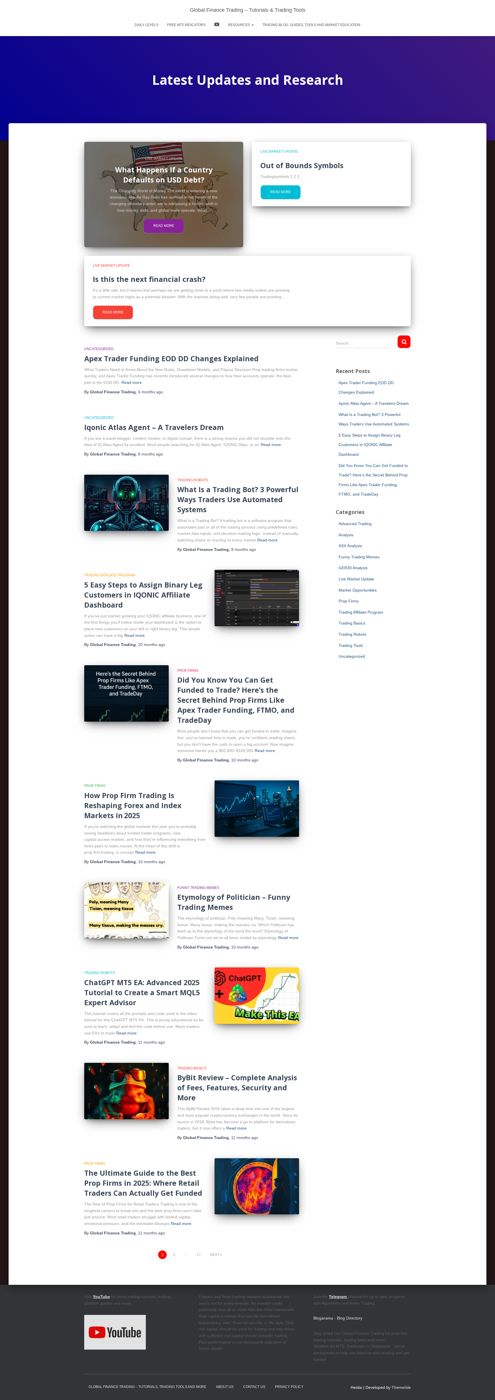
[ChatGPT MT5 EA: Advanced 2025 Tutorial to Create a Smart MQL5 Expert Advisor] (257, 995)
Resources (239, 25)
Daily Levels (146, 25)
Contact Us (254, 1387)
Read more (163, 226)
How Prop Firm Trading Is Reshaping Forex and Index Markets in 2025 (132, 805)
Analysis (346, 535)
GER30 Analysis (353, 568)
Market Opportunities (358, 590)
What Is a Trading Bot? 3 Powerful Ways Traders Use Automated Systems (237, 499)
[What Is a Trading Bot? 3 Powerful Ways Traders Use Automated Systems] (126, 503)
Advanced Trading (355, 523)
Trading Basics (191, 1068)
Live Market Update (163, 159)
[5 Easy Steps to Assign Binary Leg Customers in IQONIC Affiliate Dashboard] (257, 598)
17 (199, 1255)
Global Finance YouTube (217, 25)
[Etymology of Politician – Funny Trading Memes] (126, 910)
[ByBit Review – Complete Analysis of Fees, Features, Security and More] (126, 1091)
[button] (252, 25)
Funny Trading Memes (198, 888)
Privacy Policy (289, 1387)
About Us (224, 1387)
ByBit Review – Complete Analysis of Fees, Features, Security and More (237, 1087)
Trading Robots (192, 480)
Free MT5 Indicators (186, 25)
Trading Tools (351, 645)
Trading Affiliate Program (109, 575)
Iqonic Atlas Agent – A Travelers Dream (154, 427)
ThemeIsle (401, 1387)
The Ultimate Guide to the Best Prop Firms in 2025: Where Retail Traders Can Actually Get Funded (143, 1183)
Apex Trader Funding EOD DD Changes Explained (171, 358)
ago (150, 392)
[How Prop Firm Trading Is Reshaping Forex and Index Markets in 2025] (257, 808)
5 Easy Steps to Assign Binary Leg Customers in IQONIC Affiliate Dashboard (143, 595)
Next (214, 1255)
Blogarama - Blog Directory (337, 1318)
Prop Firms (188, 671)
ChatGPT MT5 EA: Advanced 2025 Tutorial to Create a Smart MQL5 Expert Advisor (142, 992)
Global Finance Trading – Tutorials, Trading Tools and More (147, 1387)
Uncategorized (99, 349)
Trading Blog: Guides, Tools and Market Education (311, 25)
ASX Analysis (350, 545)
